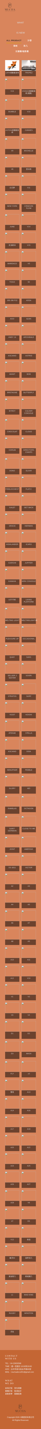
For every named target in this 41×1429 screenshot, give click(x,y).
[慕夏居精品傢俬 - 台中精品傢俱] (10, 7)
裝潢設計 (18, 1391)
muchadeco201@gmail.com (22, 1372)
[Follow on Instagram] (34, 1384)
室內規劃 (18, 1388)
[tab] (14, 40)
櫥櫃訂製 (8, 1391)
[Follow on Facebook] (34, 1381)
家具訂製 (8, 1388)
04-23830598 (15, 1363)
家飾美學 (8, 1394)
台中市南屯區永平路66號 (21, 1369)
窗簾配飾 (18, 1394)
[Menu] (37, 7)
